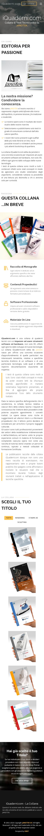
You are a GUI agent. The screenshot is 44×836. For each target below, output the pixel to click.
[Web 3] (5, 588)
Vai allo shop (22, 780)
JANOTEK (21, 25)
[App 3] (5, 726)
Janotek (39, 349)
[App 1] (5, 553)
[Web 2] (5, 691)
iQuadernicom (10, 3)
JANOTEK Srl (27, 823)
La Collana (29, 3)
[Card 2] (5, 657)
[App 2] (5, 622)
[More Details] (9, 553)
